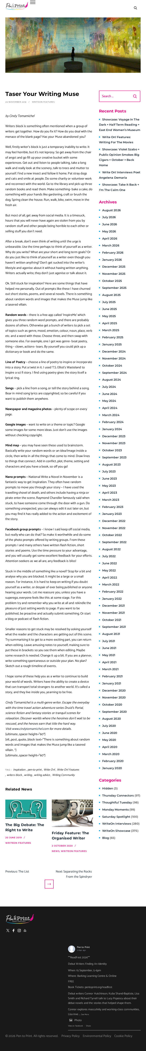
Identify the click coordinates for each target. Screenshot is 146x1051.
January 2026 (112, 259)
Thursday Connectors (121, 795)
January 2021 (111, 683)
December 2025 (113, 266)
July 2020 (109, 725)
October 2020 (112, 704)
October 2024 (112, 365)
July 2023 (109, 471)
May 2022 (109, 570)
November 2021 (113, 612)
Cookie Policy (123, 1036)
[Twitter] (7, 930)
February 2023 (112, 507)
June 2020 (109, 733)
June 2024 (109, 394)
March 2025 (110, 330)
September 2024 (114, 372)
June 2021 (109, 648)
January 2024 (112, 429)
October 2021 (111, 620)
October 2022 (112, 535)
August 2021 (111, 634)
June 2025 (109, 309)
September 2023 (114, 457)
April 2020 (109, 747)
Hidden (110, 788)
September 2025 (114, 288)
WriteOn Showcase (120, 830)
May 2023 (109, 485)
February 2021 (112, 676)
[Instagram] (19, 930)
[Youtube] (25, 930)
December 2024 (114, 351)
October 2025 (112, 281)
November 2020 (114, 697)
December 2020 (114, 690)
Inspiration (19, 769)
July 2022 (109, 556)
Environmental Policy (97, 1036)
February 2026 (112, 252)
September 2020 (114, 711)
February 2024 (113, 422)
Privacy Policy (70, 1036)
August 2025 (111, 295)
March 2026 (110, 245)
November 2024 (114, 358)
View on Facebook (75, 1026)
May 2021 (108, 655)
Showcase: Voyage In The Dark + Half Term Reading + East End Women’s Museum (119, 125)
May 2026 (109, 231)
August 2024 (111, 379)
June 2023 (109, 478)
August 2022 (111, 549)
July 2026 (109, 217)
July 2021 (108, 641)
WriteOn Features (43, 102)
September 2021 (114, 627)
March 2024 (110, 415)
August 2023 (111, 464)
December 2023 (113, 436)
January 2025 (112, 344)
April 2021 (109, 662)
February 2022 (112, 591)
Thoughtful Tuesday (120, 802)
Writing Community (63, 775)
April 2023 (109, 492)
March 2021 (110, 669)
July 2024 (109, 386)
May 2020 (109, 740)
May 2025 (109, 316)
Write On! (49, 769)
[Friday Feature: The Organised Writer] (72, 813)
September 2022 (114, 542)
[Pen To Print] (16, 6)
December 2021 (113, 605)
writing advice (42, 775)
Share (88, 1026)
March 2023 (110, 499)
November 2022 (113, 528)
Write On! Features (68, 769)
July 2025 (109, 302)
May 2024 (109, 401)
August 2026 (111, 210)
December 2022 (113, 521)
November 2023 (113, 443)
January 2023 (112, 514)
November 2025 (113, 273)
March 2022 (110, 584)
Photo (78, 1020)
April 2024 (109, 408)
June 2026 (109, 224)
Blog (109, 838)
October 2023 (112, 450)
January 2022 (112, 598)
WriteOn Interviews (121, 823)
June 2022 (109, 563)
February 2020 (113, 761)
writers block (14, 775)
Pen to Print (83, 947)
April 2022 (109, 577)
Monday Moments (118, 809)
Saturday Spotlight (120, 816)
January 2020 (112, 768)
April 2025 (109, 323)
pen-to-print (34, 769)
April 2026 (109, 238)
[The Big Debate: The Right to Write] (25, 809)
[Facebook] (13, 930)
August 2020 (111, 718)
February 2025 (112, 337)
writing (28, 775)
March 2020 (110, 754)
